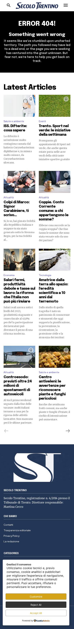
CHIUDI (67, 22)
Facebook (40, 63)
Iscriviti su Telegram (37, 55)
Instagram (51, 63)
